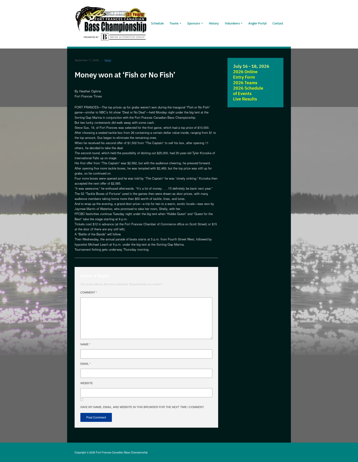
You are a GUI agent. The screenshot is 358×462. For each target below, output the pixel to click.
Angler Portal (257, 23)
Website (86, 383)
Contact (277, 23)
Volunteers (232, 23)
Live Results (245, 99)
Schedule (157, 23)
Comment (88, 292)
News (108, 60)
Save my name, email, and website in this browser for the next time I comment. (142, 407)
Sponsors (193, 23)
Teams (174, 23)
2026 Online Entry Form (245, 74)
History (214, 23)
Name (85, 344)
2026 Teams (245, 82)
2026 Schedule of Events (248, 90)
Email (85, 364)
